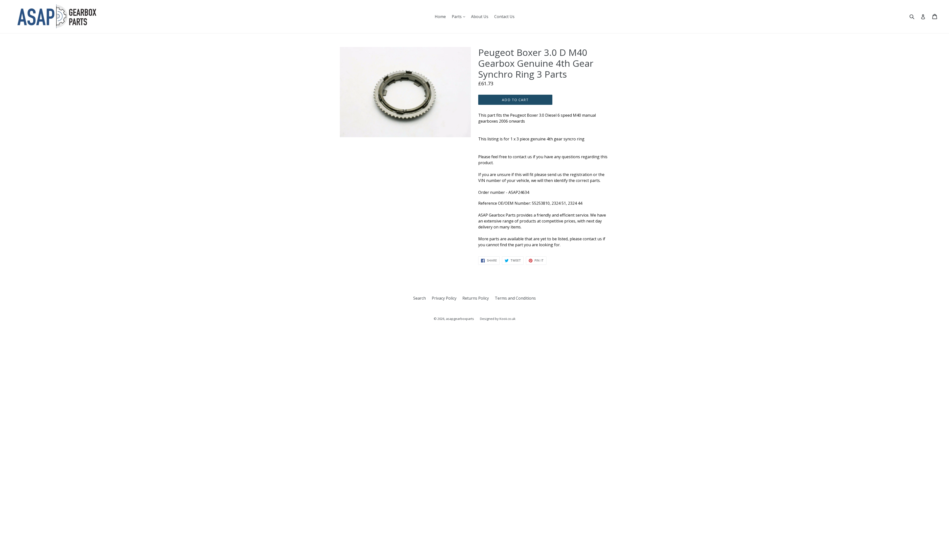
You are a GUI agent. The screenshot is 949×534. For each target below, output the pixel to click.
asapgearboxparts (460, 318)
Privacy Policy (444, 298)
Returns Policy (475, 298)
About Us (479, 16)
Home (440, 16)
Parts (460, 16)
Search (419, 298)
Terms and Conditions (515, 298)
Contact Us (504, 16)
